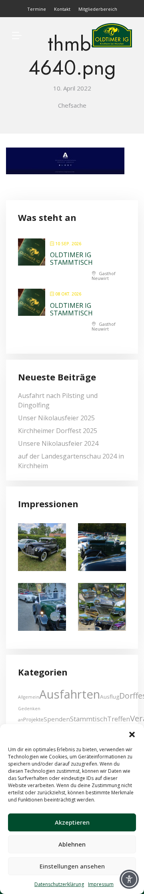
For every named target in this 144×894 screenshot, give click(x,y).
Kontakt (62, 9)
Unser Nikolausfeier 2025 (56, 418)
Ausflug (109, 696)
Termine (36, 9)
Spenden (57, 719)
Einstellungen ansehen (72, 866)
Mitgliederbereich (97, 9)
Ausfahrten (69, 694)
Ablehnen (72, 844)
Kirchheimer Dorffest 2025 (57, 430)
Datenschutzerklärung (59, 884)
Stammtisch (88, 718)
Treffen (118, 718)
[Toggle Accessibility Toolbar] (129, 879)
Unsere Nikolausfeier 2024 (58, 443)
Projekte (33, 719)
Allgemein (28, 697)
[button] (132, 734)
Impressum (101, 884)
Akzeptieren (72, 822)
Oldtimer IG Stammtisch (71, 258)
